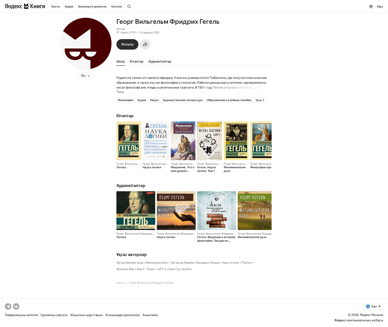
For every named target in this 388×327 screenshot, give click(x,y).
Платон (246, 262)
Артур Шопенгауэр (129, 262)
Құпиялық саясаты (54, 315)
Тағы (120, 92)
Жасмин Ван (125, 269)
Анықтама (150, 315)
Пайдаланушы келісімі (21, 315)
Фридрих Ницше (208, 262)
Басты (56, 6)
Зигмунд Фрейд (182, 262)
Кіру (380, 6)
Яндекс (340, 320)
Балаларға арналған (92, 6)
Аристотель (230, 262)
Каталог (116, 6)
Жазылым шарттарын (86, 315)
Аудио (69, 6)
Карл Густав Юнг (180, 269)
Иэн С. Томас (146, 269)
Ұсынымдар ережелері (122, 315)
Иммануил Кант (157, 262)
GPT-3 (162, 269)
